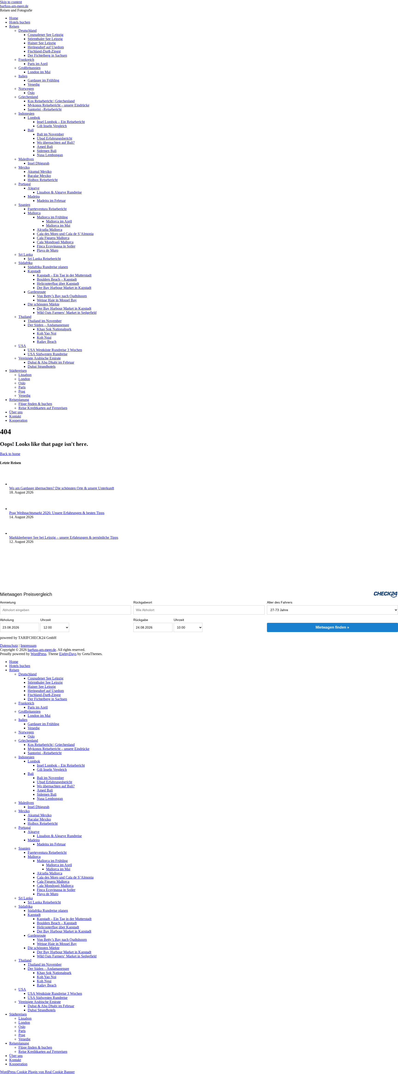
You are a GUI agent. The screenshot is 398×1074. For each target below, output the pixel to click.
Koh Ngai (44, 337)
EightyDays (67, 654)
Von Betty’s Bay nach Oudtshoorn (62, 296)
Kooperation (18, 420)
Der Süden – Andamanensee (48, 325)
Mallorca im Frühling (52, 217)
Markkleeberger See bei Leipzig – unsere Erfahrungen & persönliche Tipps (63, 537)
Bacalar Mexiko (39, 176)
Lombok (34, 118)
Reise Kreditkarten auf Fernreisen (42, 408)
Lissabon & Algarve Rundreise (59, 192)
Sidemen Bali (46, 151)
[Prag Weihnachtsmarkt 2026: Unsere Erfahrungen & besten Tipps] (17, 509)
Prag (21, 391)
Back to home (10, 454)
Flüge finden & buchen (35, 404)
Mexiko (24, 167)
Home (13, 18)
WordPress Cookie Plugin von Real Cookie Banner (37, 1072)
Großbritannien (29, 68)
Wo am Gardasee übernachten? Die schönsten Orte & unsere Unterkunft (61, 488)
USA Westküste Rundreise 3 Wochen (55, 350)
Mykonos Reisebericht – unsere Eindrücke (58, 105)
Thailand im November (44, 321)
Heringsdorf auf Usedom (46, 47)
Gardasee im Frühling (43, 80)
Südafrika (25, 263)
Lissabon (25, 375)
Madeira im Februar (51, 201)
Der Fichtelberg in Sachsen (47, 55)
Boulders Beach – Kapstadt (57, 279)
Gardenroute (37, 292)
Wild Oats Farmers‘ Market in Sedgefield (67, 313)
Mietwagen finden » (332, 627)
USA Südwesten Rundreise (47, 354)
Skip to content (11, 2)
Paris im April (38, 64)
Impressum (28, 645)
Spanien (24, 205)
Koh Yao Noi (46, 333)
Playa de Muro (47, 250)
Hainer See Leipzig (42, 43)
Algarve (33, 188)
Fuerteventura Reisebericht (47, 209)
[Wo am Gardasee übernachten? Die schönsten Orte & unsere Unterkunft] (17, 484)
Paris (22, 387)
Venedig (34, 84)
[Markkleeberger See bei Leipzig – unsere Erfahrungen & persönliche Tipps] (17, 533)
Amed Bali (45, 147)
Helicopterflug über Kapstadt (58, 283)
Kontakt (15, 416)
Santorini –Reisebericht (44, 109)
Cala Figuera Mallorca (53, 238)
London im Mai (39, 72)
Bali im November (50, 134)
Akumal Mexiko (40, 172)
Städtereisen (18, 371)
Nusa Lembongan (50, 155)
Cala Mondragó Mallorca (55, 242)
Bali (31, 130)
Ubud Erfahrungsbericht (54, 138)
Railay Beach (46, 342)
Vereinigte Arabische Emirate (39, 358)
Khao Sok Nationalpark (54, 329)
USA (22, 346)
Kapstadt (34, 271)
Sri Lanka (25, 254)
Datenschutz (9, 645)
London (24, 379)
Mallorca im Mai (58, 225)
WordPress (38, 654)
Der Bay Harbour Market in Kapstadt (64, 288)
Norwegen (26, 89)
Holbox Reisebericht (43, 180)
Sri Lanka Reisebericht (44, 259)
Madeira (34, 196)
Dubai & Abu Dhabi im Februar (51, 362)
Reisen (14, 26)
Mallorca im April (59, 221)
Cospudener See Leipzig (45, 35)
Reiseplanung (19, 400)
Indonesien (26, 113)
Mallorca (34, 213)
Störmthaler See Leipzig (45, 39)
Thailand (24, 317)
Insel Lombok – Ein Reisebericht (61, 122)
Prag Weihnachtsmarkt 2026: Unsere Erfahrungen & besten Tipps (56, 513)
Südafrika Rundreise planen (48, 267)
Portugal (24, 184)
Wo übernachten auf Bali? (56, 142)
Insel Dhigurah (38, 163)
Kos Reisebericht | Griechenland (51, 101)
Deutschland (27, 30)
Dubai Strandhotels (42, 366)
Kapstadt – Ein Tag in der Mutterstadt (64, 275)
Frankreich (26, 60)
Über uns (16, 412)
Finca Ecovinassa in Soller (56, 246)
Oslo (31, 93)
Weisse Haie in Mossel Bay (57, 300)
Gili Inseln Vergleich (52, 126)
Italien (22, 76)
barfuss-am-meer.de (14, 6)
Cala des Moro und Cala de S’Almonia (65, 234)
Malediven (26, 159)
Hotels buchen (19, 22)
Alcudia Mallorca (49, 230)
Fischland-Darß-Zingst (44, 51)
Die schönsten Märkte (43, 304)
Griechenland (28, 97)
